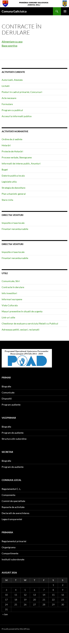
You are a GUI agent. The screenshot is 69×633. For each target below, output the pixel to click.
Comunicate (8, 392)
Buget (5, 169)
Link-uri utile (8, 317)
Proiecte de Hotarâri (12, 151)
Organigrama (8, 547)
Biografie (6, 386)
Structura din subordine (14, 438)
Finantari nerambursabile (15, 228)
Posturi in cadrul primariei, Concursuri (22, 92)
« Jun (5, 614)
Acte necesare (9, 98)
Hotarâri (6, 145)
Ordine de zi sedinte (12, 139)
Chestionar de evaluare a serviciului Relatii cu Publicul (30, 323)
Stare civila (7, 199)
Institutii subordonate (13, 559)
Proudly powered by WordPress (16, 629)
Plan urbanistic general (14, 193)
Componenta (8, 495)
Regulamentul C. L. (11, 488)
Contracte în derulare (13, 287)
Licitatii (6, 85)
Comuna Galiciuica (14, 11)
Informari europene (12, 299)
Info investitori (9, 293)
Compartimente (10, 553)
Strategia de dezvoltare (13, 187)
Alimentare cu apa (12, 41)
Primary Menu (65, 11)
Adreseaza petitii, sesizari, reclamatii (20, 329)
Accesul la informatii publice (16, 116)
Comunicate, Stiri (11, 281)
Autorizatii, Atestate (12, 79)
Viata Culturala (10, 305)
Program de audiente (12, 432)
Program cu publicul (12, 110)
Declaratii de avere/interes (15, 513)
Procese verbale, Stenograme (17, 157)
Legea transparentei (12, 519)
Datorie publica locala (13, 175)
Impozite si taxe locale (13, 222)
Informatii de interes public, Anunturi (21, 163)
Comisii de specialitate (13, 501)
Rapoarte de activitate (13, 507)
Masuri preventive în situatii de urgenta (22, 311)
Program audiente (11, 404)
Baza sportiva (9, 45)
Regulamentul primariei (14, 541)
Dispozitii (7, 398)
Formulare (7, 104)
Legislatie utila (9, 181)
